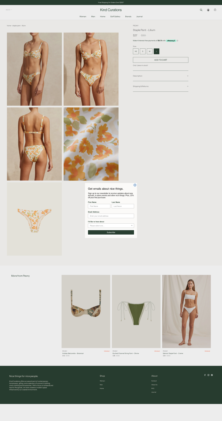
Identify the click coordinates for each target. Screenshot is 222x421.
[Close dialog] (135, 185)
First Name (92, 202)
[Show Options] (132, 226)
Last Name (116, 202)
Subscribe (111, 232)
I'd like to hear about (96, 221)
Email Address (93, 212)
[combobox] (110, 226)
